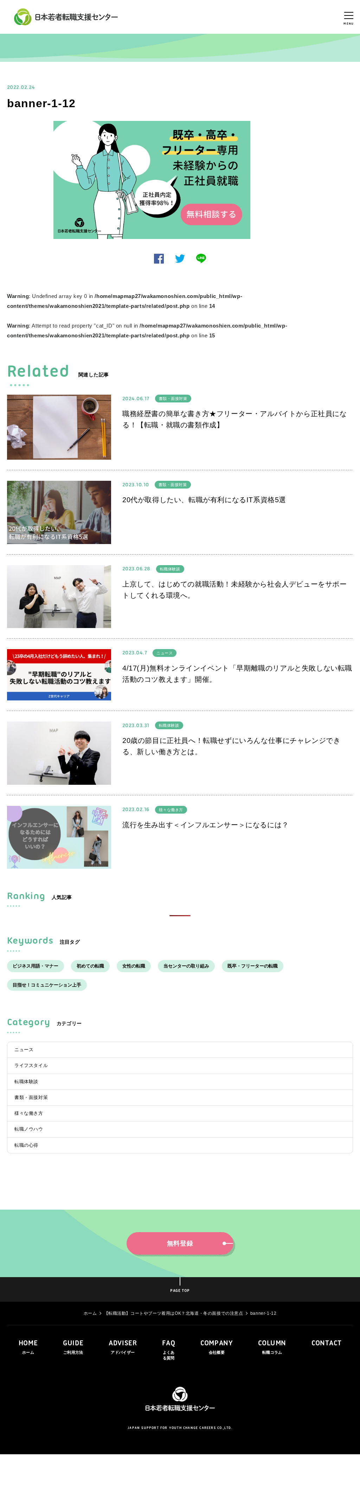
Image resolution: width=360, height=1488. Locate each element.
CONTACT (326, 1343)
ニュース (164, 653)
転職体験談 (170, 569)
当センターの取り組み (186, 966)
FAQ (168, 1350)
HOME (28, 1347)
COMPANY (216, 1347)
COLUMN (272, 1347)
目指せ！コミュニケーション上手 (47, 985)
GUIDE (73, 1347)
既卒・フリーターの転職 (252, 966)
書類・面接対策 (173, 398)
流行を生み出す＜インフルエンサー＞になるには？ (205, 825)
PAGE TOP (180, 1291)
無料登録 (180, 1243)
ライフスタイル (31, 1065)
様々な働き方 (171, 810)
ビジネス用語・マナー (35, 966)
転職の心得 (26, 1145)
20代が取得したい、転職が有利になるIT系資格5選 (204, 500)
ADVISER (123, 1347)
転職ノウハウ (28, 1129)
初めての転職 (90, 966)
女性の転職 (133, 966)
